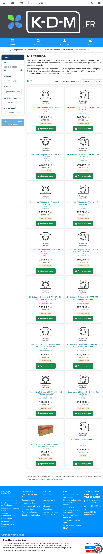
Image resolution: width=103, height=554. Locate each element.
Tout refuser (93, 551)
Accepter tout (92, 547)
